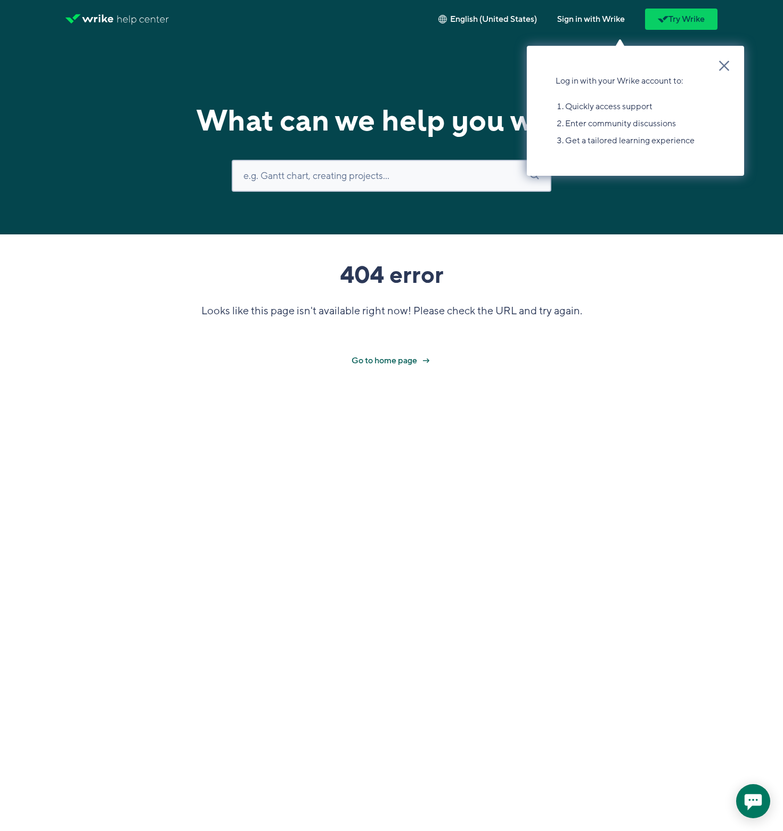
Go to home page (385, 360)
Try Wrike (686, 19)
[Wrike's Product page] (89, 19)
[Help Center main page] (143, 19)
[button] (591, 19)
